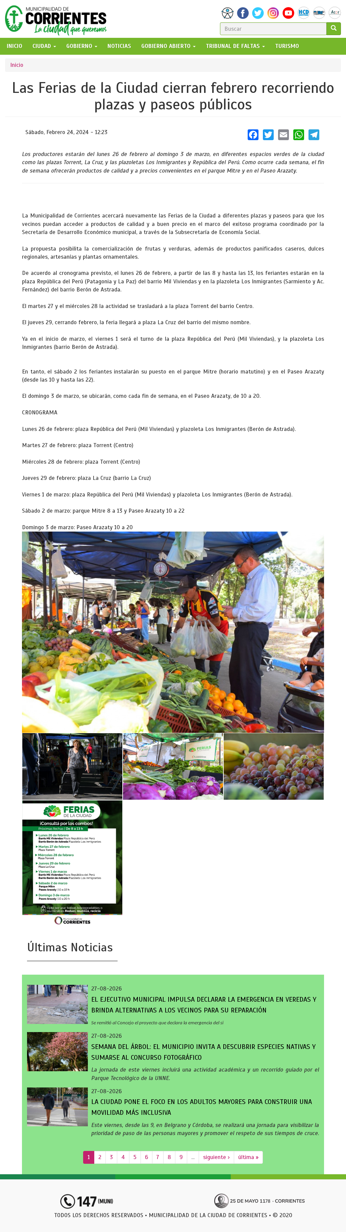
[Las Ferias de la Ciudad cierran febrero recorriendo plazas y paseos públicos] (173, 632)
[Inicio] (58, 19)
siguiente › (216, 1157)
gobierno (80, 46)
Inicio (16, 65)
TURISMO (287, 46)
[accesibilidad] (227, 13)
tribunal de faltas (234, 46)
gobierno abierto (166, 46)
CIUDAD (42, 46)
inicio (14, 46)
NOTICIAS (119, 46)
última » (248, 1157)
